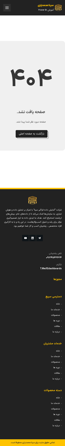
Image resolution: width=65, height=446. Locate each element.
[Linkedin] (32, 238)
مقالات (57, 326)
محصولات (55, 315)
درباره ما (56, 332)
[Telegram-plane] (39, 238)
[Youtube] (25, 238)
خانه (58, 304)
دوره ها (56, 320)
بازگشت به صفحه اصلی (31, 134)
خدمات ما (55, 309)
